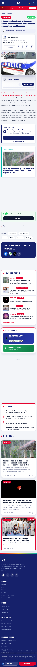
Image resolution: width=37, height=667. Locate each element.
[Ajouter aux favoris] (22, 47)
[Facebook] (6, 254)
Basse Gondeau (24, 233)
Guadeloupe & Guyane (7, 598)
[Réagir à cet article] (18, 47)
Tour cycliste (4, 612)
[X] (15, 254)
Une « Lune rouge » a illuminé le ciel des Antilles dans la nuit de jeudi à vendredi (17, 501)
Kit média (4, 646)
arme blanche (12, 233)
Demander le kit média (18, 141)
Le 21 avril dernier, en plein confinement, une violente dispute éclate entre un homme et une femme (18, 95)
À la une (3, 592)
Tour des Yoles (5, 609)
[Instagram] (12, 575)
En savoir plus (18, 660)
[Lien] (19, 254)
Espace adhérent (6, 623)
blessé (4, 238)
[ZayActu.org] (18, 3)
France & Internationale (7, 595)
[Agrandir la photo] (18, 63)
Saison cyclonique (6, 606)
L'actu (3, 587)
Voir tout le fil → (9, 323)
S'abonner (32, 17)
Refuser (9, 663)
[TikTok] (8, 575)
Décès (12, 238)
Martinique (9, 13)
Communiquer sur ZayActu (8, 640)
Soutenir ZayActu (6, 629)
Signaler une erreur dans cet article (13, 226)
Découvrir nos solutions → (19, 138)
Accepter (27, 663)
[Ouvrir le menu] (3, 3)
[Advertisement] (18, 379)
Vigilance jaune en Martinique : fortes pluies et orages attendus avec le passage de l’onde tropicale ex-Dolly (16, 463)
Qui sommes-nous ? (6, 620)
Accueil (3, 13)
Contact (3, 632)
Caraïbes (3, 589)
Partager (10, 47)
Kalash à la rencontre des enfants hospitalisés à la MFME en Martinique (16, 539)
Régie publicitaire (6, 626)
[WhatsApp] (10, 254)
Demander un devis (6, 649)
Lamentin (20, 238)
